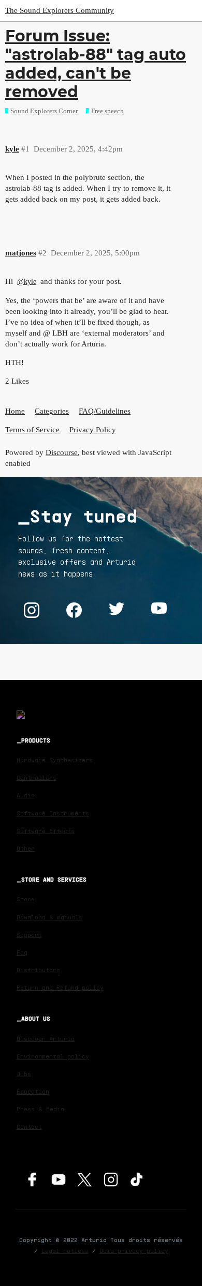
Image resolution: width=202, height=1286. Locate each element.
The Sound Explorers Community (59, 10)
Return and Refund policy (60, 987)
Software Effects (46, 831)
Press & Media (40, 1109)
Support (29, 935)
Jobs (24, 1074)
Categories (52, 411)
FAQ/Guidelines (105, 411)
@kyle (26, 281)
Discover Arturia (46, 1038)
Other (26, 848)
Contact (29, 1126)
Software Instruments (53, 813)
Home (15, 411)
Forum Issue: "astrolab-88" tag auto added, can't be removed (95, 63)
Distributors (38, 970)
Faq (22, 952)
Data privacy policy (133, 1250)
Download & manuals (49, 917)
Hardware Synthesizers (55, 760)
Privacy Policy (92, 430)
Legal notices (65, 1250)
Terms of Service (32, 430)
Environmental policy (53, 1056)
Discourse (62, 452)
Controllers (36, 777)
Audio (26, 795)
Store (26, 899)
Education (33, 1091)
